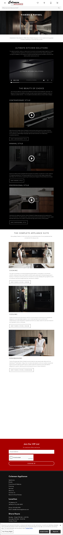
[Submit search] (59, 7)
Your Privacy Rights (7, 531)
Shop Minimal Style (17, 180)
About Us (11, 490)
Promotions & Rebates (15, 484)
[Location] (44, 3)
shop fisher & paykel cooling (20, 326)
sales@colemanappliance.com (20, 509)
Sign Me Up (31, 463)
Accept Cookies (44, 531)
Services (11, 488)
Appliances (12, 480)
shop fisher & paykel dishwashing (21, 369)
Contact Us (12, 492)
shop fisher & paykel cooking (20, 282)
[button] (5, 3)
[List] (38, 3)
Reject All (55, 531)
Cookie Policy (29, 528)
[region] (31, 529)
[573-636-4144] (51, 3)
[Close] (60, 525)
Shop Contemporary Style (19, 138)
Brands (10, 482)
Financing (11, 486)
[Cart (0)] (57, 3)
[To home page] (15, 2)
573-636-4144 (17, 507)
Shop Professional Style (18, 222)
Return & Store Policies (15, 494)
